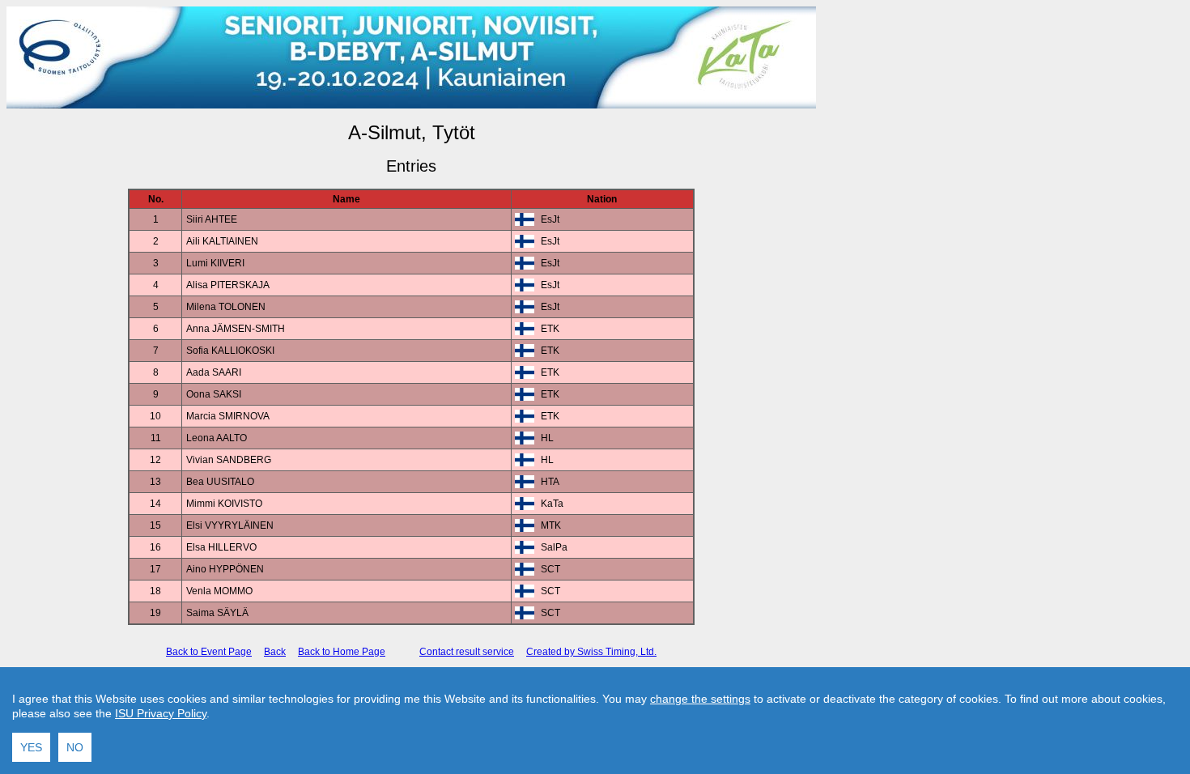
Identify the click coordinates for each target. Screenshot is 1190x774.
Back (275, 651)
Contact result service (466, 651)
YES (31, 747)
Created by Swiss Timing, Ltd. (591, 651)
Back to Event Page (209, 651)
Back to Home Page (341, 651)
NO (74, 747)
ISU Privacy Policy (160, 713)
